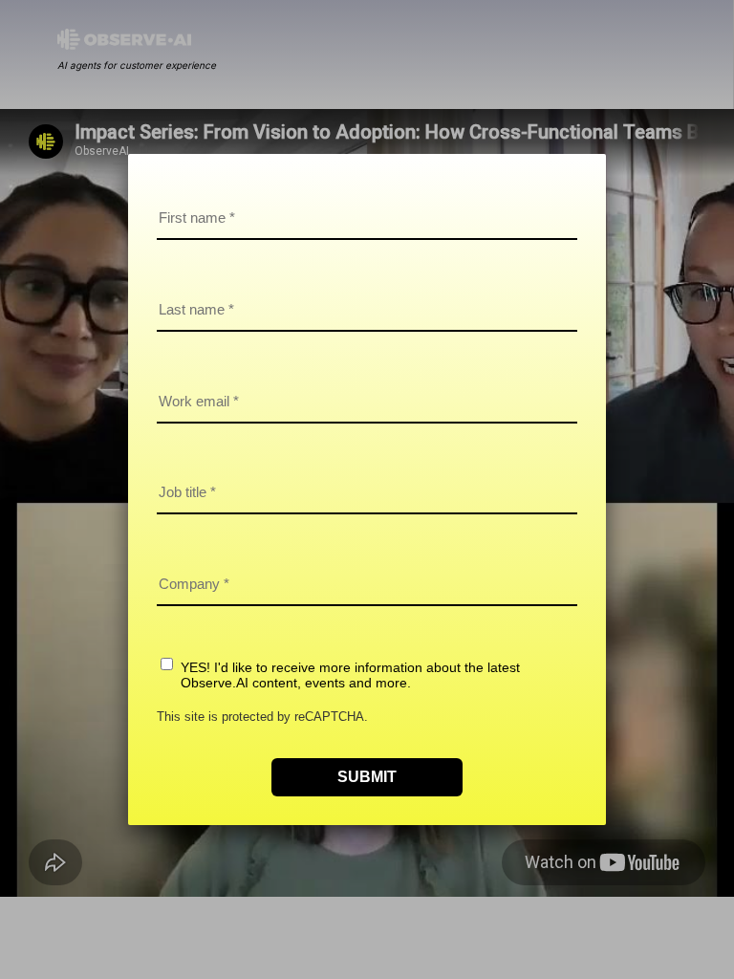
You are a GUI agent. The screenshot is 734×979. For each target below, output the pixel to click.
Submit (367, 777)
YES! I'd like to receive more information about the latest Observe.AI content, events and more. (350, 675)
